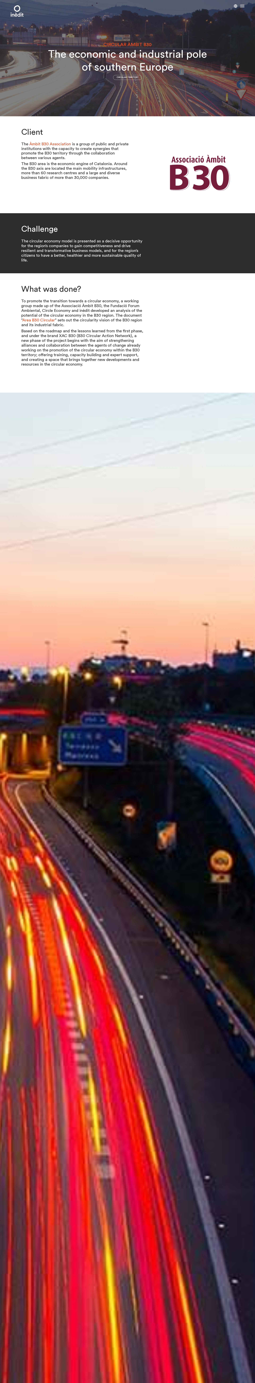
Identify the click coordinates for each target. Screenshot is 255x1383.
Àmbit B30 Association (50, 144)
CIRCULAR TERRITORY (127, 77)
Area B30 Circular (38, 320)
